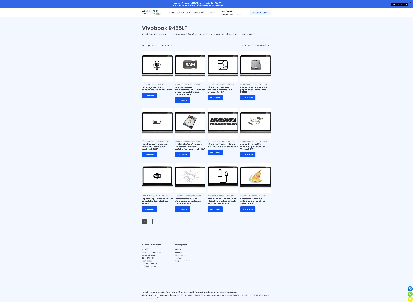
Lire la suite (149, 95)
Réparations (182, 12)
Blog (158, 298)
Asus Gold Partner (219, 295)
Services (178, 252)
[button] (189, 12)
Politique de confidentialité (250, 295)
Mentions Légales (233, 295)
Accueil (171, 12)
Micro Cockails (208, 295)
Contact (211, 12)
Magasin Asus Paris (182, 261)
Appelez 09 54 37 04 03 (231, 14)
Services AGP (199, 12)
